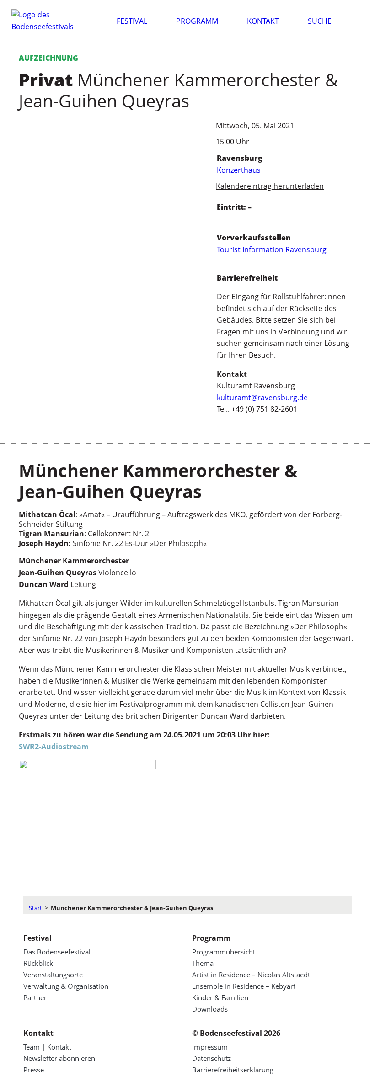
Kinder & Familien (220, 997)
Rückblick (38, 963)
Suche (320, 21)
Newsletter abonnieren (59, 1058)
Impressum (210, 1046)
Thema (203, 963)
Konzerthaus (239, 170)
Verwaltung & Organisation (65, 986)
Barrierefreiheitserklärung (232, 1069)
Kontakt (263, 21)
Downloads (210, 1008)
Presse (33, 1069)
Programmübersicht (223, 951)
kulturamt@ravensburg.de (262, 397)
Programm (197, 21)
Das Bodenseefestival (57, 951)
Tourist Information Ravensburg (272, 249)
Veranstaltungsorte (53, 974)
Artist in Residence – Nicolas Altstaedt (251, 974)
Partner (35, 997)
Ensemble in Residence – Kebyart (243, 986)
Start (35, 908)
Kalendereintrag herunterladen (270, 186)
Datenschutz (211, 1058)
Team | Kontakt (47, 1046)
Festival (132, 21)
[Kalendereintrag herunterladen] (204, 186)
